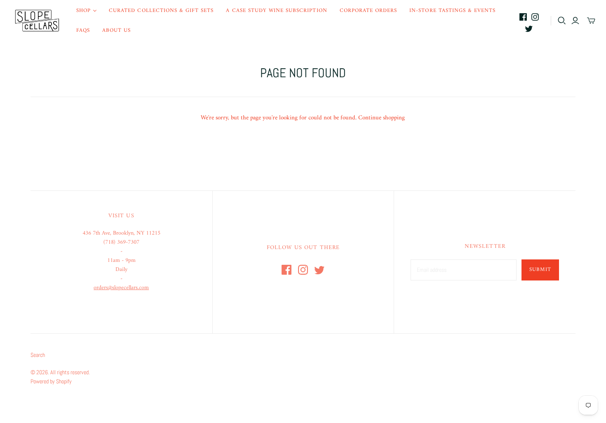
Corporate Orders (368, 10)
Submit (540, 269)
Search (38, 355)
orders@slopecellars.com (121, 288)
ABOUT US (116, 30)
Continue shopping (381, 118)
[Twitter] (529, 28)
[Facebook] (523, 17)
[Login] (575, 20)
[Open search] (562, 21)
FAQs (83, 30)
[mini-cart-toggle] (591, 20)
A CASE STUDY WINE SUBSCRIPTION (276, 10)
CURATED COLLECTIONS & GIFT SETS (161, 10)
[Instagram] (535, 17)
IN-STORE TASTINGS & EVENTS (452, 10)
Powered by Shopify (51, 381)
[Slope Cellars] (37, 20)
